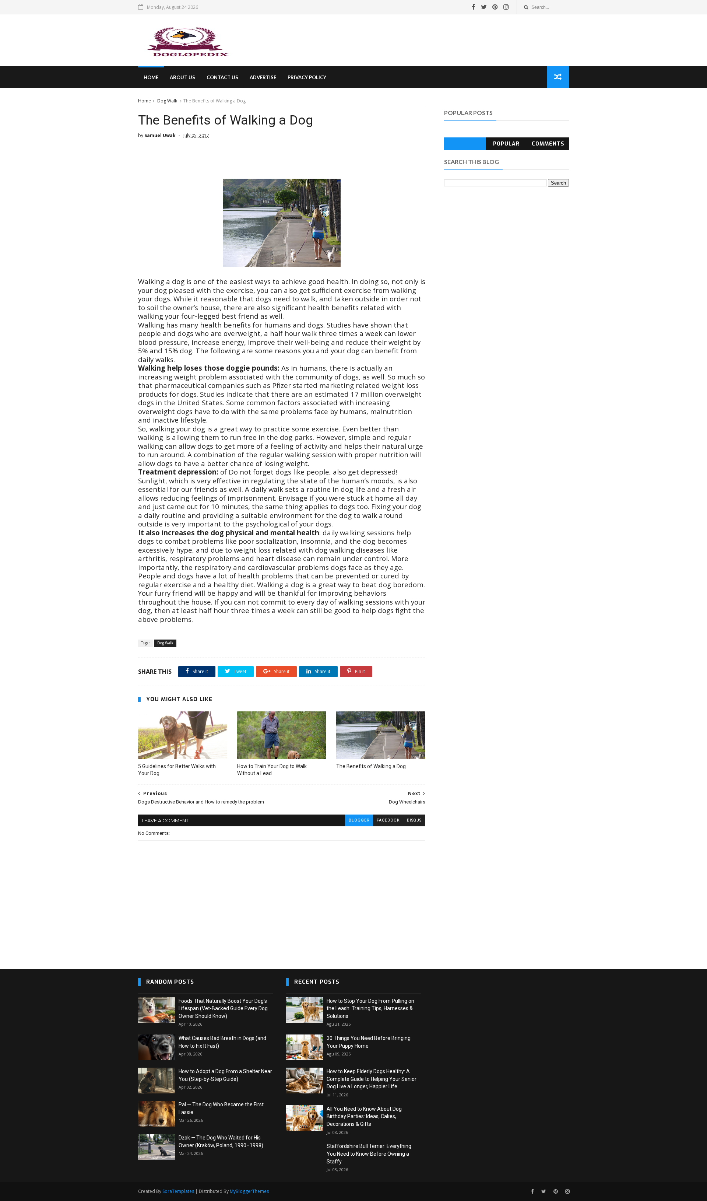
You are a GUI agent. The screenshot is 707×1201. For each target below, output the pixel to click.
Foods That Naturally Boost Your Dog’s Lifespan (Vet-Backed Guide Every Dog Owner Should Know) (223, 1008)
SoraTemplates (178, 1191)
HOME (151, 77)
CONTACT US (222, 77)
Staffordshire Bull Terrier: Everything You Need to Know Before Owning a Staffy (369, 1153)
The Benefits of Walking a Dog (371, 766)
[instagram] (506, 7)
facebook (388, 820)
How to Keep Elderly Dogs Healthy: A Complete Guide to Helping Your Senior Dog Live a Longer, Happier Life (371, 1078)
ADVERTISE (263, 77)
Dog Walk (167, 101)
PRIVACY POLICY (307, 77)
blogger (359, 820)
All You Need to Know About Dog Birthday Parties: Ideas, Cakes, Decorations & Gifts (364, 1116)
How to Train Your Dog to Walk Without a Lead (272, 769)
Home (144, 101)
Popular (506, 143)
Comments (548, 143)
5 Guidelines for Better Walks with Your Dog (177, 769)
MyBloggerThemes (249, 1191)
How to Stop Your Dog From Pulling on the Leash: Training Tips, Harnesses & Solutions (370, 1008)
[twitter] (484, 7)
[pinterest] (495, 7)
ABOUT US (182, 77)
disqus (414, 820)
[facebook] (473, 7)
